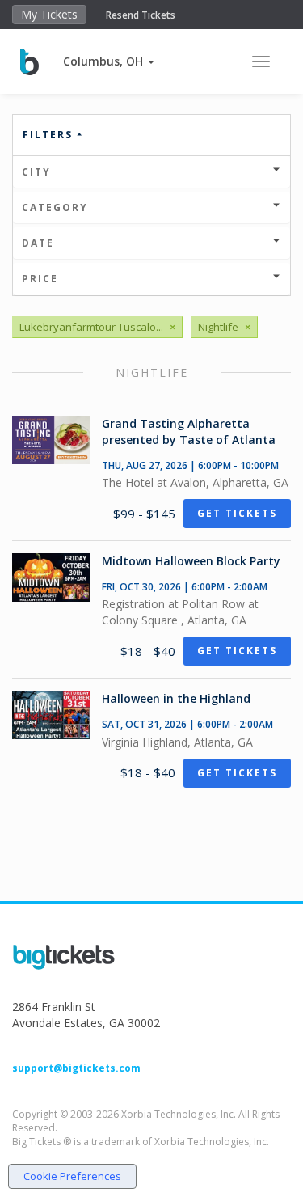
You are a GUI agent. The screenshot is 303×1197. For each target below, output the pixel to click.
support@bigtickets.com (76, 1068)
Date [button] (38, 243)
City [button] (36, 172)
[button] (108, 61)
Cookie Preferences (72, 1176)
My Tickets (49, 14)
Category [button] (55, 207)
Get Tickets (237, 513)
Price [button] (40, 279)
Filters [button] (50, 135)
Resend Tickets (140, 15)
